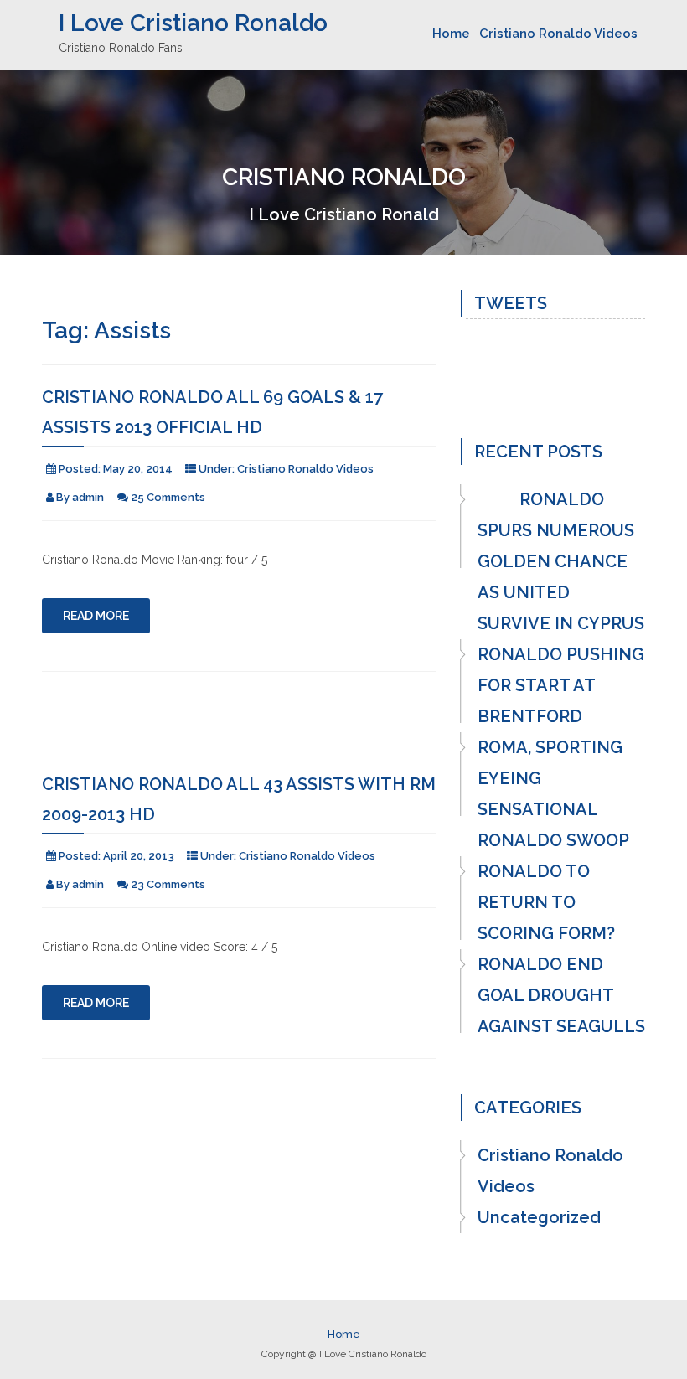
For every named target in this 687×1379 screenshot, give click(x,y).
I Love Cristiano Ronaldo (193, 23)
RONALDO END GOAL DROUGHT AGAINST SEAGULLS (561, 995)
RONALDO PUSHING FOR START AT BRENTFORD (561, 685)
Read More (96, 615)
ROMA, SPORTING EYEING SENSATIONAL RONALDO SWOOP (553, 793)
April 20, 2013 (138, 856)
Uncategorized (539, 1217)
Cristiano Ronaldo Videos (558, 33)
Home (451, 33)
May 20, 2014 (138, 468)
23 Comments (168, 884)
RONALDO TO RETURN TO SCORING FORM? (546, 902)
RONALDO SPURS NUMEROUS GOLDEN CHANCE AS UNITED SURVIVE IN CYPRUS (561, 561)
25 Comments (168, 497)
